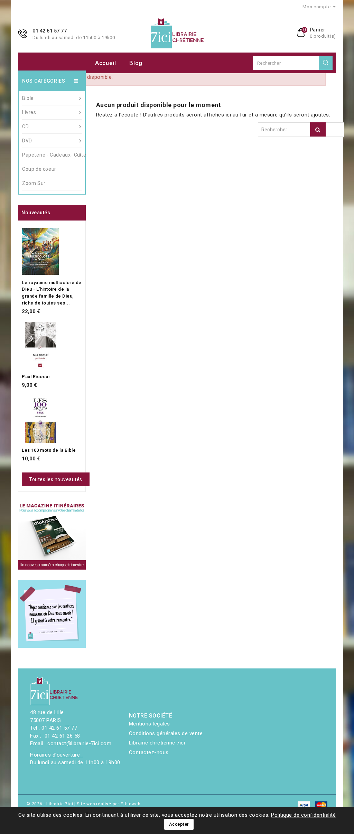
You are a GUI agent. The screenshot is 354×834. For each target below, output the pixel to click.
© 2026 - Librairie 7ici (50, 804)
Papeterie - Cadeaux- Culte (52, 155)
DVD (27, 140)
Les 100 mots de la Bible (49, 450)
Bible (28, 98)
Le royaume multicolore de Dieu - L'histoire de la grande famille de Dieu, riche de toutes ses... (52, 293)
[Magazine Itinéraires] (52, 536)
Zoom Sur (34, 183)
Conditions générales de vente (166, 733)
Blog (135, 62)
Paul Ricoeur (36, 376)
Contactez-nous (149, 752)
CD (25, 126)
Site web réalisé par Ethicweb (108, 804)
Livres (29, 112)
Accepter (179, 824)
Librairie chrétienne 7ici (157, 743)
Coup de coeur (39, 169)
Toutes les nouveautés (55, 479)
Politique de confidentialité (303, 815)
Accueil (105, 62)
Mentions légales (149, 724)
